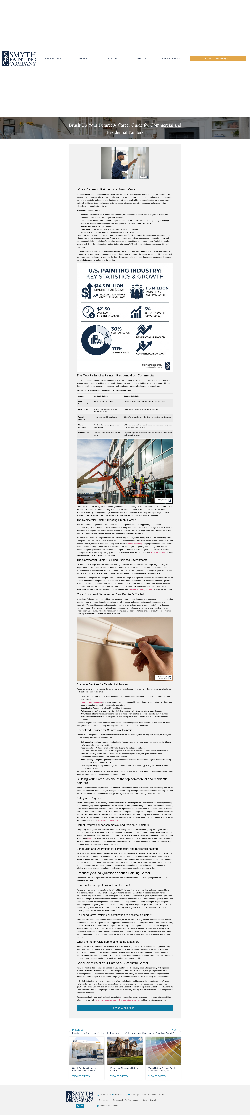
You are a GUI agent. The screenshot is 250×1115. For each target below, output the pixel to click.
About (140, 58)
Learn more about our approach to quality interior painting (118, 1000)
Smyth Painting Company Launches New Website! (84, 1069)
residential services (157, 552)
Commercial (85, 58)
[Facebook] (78, 1106)
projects (90, 838)
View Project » (81, 1076)
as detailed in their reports (108, 820)
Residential (52, 58)
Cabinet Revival (171, 58)
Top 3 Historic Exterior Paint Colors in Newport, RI (161, 1069)
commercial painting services (140, 589)
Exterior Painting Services (91, 702)
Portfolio (114, 58)
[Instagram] (82, 1106)
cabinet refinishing (134, 544)
